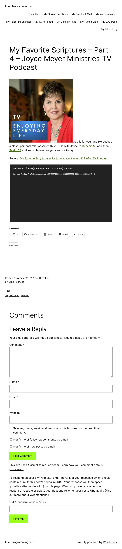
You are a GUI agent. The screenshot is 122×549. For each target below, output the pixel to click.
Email (13, 397)
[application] (61, 193)
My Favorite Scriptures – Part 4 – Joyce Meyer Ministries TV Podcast (63, 158)
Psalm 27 (15, 150)
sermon (25, 295)
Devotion (44, 278)
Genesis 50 (89, 146)
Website (14, 412)
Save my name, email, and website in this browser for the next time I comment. (57, 430)
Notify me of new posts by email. (34, 446)
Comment (16, 344)
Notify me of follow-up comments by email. (40, 439)
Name (14, 381)
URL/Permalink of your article (28, 502)
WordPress (110, 542)
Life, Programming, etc (19, 6)
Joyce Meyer (12, 295)
